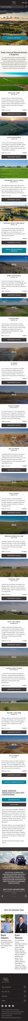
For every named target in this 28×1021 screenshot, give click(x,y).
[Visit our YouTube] (2, 1006)
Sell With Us (5, 991)
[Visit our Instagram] (6, 1006)
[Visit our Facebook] (9, 1006)
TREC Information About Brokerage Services (12, 1011)
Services (4, 996)
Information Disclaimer (7, 1013)
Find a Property (6, 987)
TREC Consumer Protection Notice (10, 1009)
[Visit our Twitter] (13, 1006)
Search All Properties (14, 38)
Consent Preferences (6, 1015)
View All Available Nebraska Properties (14, 250)
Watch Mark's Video (14, 799)
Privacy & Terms (17, 1013)
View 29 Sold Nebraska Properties (14, 782)
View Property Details (14, 114)
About (4, 1000)
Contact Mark (14, 804)
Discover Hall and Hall (14, 44)
